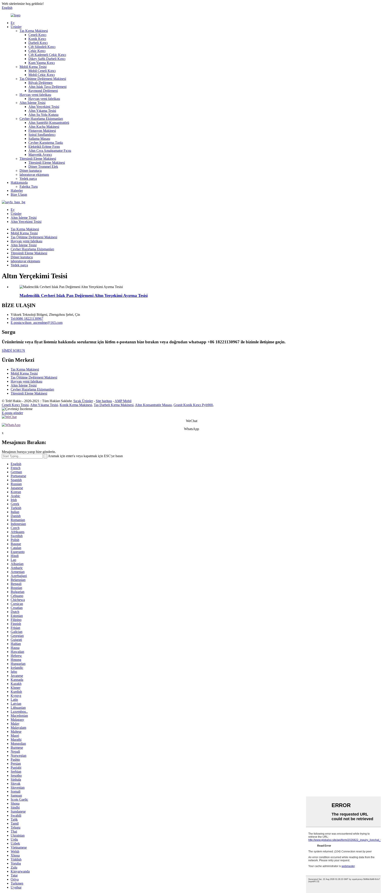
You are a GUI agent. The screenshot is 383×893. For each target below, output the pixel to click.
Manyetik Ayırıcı (40, 154)
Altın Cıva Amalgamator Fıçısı (49, 150)
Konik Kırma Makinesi (76, 405)
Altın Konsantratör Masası (153, 405)
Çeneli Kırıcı (37, 35)
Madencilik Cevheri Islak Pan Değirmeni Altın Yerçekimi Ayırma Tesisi (84, 295)
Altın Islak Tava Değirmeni (47, 87)
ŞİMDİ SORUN (13, 350)
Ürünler (16, 27)
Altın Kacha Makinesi (43, 126)
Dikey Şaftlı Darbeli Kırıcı (46, 59)
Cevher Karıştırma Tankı (45, 142)
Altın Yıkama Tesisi (42, 111)
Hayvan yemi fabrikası (35, 95)
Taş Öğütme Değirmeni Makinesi (43, 79)
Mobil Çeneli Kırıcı (42, 71)
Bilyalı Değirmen (40, 83)
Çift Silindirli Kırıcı (41, 47)
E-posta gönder (12, 413)
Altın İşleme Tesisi (32, 103)
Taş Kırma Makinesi (34, 31)
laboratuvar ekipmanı (34, 174)
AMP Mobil (123, 401)
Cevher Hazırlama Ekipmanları (41, 119)
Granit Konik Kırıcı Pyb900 (193, 405)
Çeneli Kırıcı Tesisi (15, 405)
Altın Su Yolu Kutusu (43, 115)
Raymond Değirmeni (43, 91)
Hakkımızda (19, 182)
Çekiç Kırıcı (36, 51)
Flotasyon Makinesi (42, 130)
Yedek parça (28, 178)
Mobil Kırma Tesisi (33, 67)
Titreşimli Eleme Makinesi (38, 158)
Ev (13, 23)
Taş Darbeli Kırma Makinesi (113, 405)
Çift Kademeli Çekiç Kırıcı (47, 55)
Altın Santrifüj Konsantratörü (48, 122)
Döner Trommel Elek (43, 166)
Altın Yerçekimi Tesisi (43, 107)
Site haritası (104, 401)
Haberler (17, 190)
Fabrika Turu (29, 186)
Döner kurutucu (31, 170)
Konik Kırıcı (37, 39)
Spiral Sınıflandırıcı (41, 134)
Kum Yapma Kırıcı (41, 63)
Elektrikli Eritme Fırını (44, 146)
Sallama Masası (39, 138)
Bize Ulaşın (19, 194)
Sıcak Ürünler (83, 401)
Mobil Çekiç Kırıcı (41, 75)
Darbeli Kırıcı (38, 43)
